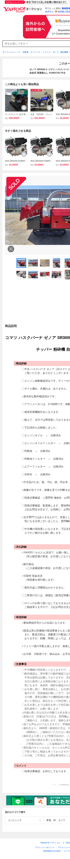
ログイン (49, 11)
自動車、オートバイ (31, 52)
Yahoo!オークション (50, 842)
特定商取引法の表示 (52, 851)
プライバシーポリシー (44, 847)
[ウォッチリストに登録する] (24, 107)
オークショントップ (11, 52)
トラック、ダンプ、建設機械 (55, 52)
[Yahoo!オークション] (22, 8)
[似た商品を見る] (11, 249)
